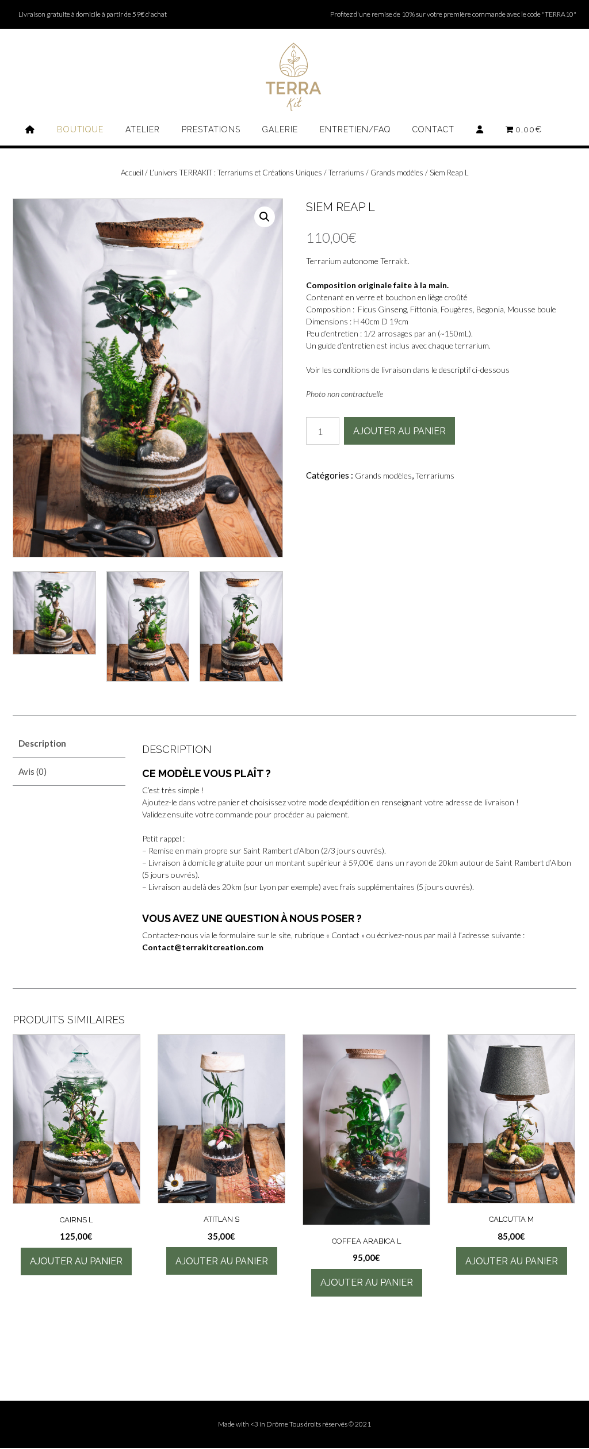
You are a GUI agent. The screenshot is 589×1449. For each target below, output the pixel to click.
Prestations (211, 129)
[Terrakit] (294, 77)
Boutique (80, 129)
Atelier (142, 129)
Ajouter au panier (399, 431)
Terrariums (346, 172)
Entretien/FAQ (355, 129)
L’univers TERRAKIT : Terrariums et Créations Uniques (236, 172)
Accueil (132, 172)
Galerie (280, 129)
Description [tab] (42, 743)
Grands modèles (396, 172)
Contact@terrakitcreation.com (202, 947)
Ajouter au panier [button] (76, 1261)
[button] (264, 217)
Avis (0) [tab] (32, 771)
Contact (433, 129)
